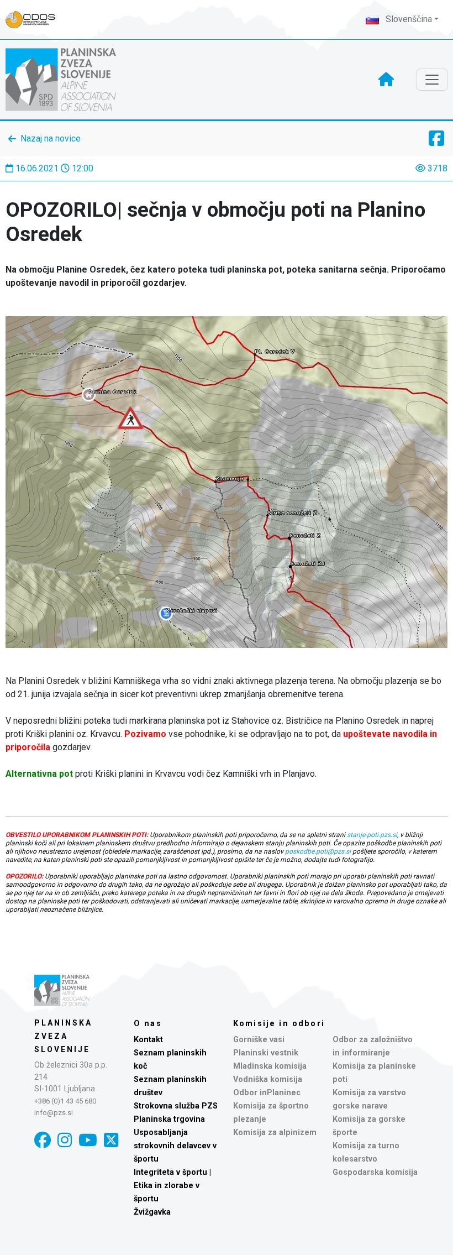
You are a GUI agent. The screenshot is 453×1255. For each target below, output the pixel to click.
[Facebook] (42, 1140)
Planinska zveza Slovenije (63, 1036)
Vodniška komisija (267, 1079)
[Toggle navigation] (432, 80)
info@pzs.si (53, 1112)
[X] (111, 1140)
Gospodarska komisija (375, 1172)
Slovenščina (407, 19)
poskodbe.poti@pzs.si (318, 851)
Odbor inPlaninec (267, 1092)
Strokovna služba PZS (176, 1106)
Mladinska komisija (270, 1066)
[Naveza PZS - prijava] (36, 20)
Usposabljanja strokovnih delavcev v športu (175, 1146)
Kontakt (148, 1039)
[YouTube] (87, 1140)
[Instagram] (64, 1140)
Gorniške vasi (259, 1039)
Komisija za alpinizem (275, 1132)
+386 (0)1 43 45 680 (65, 1101)
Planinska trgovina (169, 1119)
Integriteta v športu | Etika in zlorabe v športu (172, 1186)
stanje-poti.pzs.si (372, 835)
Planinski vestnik (265, 1053)
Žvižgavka (152, 1212)
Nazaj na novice (50, 138)
